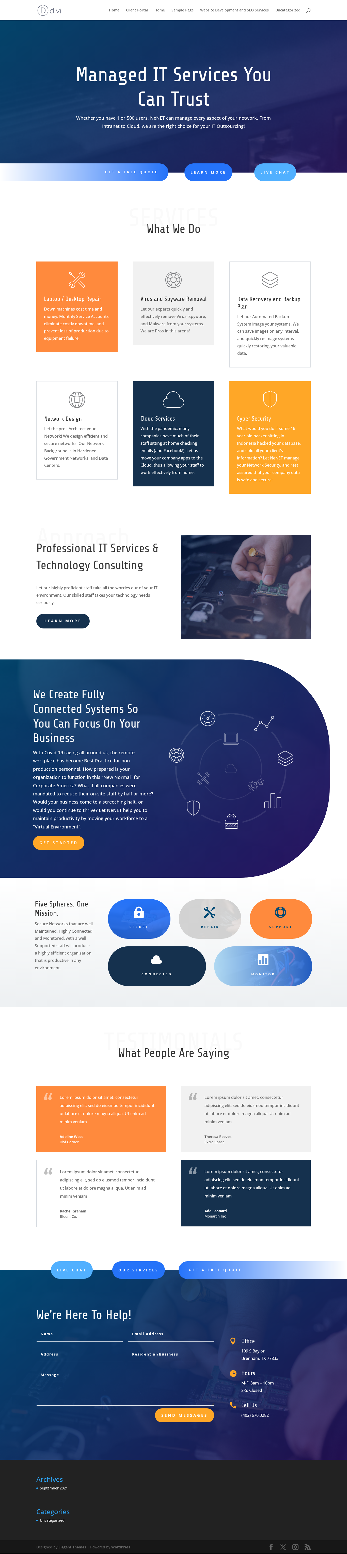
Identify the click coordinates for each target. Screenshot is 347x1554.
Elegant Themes (72, 1547)
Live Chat (275, 172)
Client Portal (137, 10)
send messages (184, 1415)
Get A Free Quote (131, 172)
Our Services (138, 1270)
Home (114, 10)
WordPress (120, 1547)
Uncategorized (288, 10)
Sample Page (182, 10)
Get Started (58, 842)
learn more (208, 172)
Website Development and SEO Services (234, 10)
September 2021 (54, 1488)
